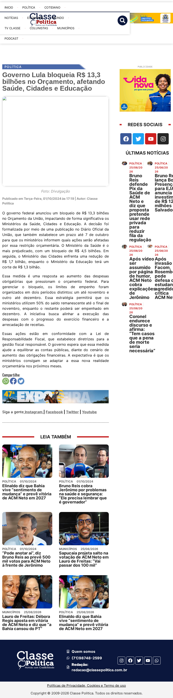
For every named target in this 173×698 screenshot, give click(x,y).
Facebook (54, 412)
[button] (93, 47)
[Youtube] (150, 138)
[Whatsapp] (157, 660)
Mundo (58, 18)
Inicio (9, 7)
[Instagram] (163, 138)
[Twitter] (138, 138)
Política (28, 7)
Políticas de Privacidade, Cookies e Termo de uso (86, 685)
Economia (35, 18)
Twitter (72, 412)
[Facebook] (126, 138)
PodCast (11, 38)
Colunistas (39, 28)
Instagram (34, 412)
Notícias (11, 18)
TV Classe (12, 28)
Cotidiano (52, 7)
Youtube (89, 412)
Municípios (65, 28)
